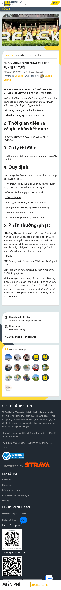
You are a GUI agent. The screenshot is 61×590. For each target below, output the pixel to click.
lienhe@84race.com (17, 514)
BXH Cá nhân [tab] (35, 55)
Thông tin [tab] (9, 55)
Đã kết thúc (40, 585)
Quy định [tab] (21, 55)
